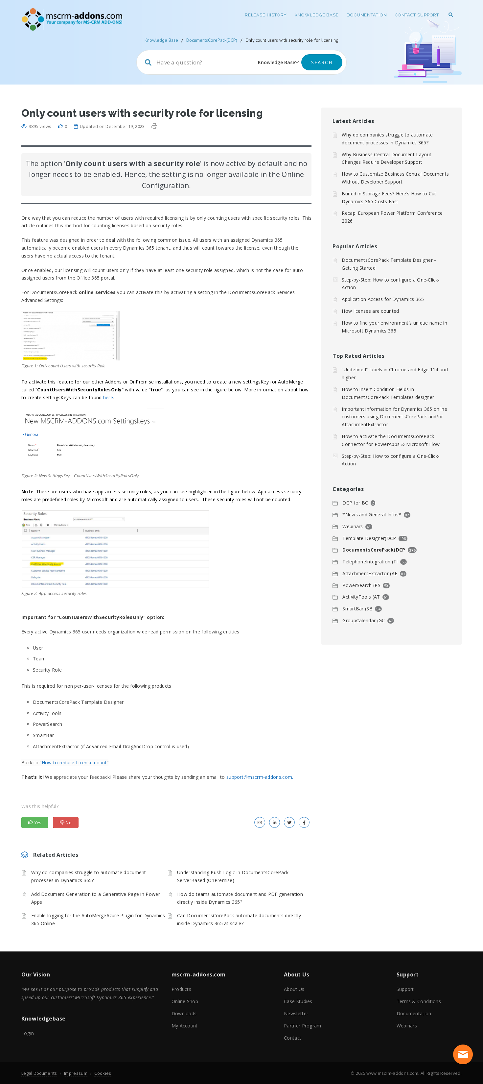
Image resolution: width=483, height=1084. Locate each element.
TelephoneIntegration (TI (370, 561)
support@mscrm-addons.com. (259, 777)
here (108, 397)
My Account (185, 1025)
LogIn (27, 1033)
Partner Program (302, 1025)
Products (181, 989)
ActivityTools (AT (361, 597)
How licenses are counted (370, 311)
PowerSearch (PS (361, 585)
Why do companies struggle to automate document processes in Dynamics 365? (88, 876)
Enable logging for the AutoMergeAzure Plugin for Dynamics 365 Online (98, 919)
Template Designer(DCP (369, 538)
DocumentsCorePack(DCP (373, 550)
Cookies (102, 1073)
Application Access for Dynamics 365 (383, 299)
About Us (294, 989)
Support (405, 989)
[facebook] (304, 822)
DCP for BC (355, 503)
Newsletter (296, 1013)
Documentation (367, 14)
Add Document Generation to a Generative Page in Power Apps (95, 898)
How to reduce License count (74, 762)
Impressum (75, 1073)
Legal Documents (39, 1073)
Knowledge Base (317, 14)
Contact (292, 1038)
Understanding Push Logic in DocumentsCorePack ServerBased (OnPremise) (233, 876)
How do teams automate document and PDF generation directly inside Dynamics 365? (240, 898)
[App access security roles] (115, 549)
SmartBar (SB (357, 608)
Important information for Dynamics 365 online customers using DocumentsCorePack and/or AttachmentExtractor (394, 417)
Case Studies (298, 1001)
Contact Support (417, 14)
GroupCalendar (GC (363, 620)
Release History (266, 14)
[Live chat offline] (463, 1054)
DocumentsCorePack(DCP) (211, 40)
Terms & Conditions (419, 1001)
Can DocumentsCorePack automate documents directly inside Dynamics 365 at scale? (239, 919)
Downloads (184, 1013)
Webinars (352, 526)
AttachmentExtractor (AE (369, 573)
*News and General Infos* (371, 514)
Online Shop (185, 1001)
